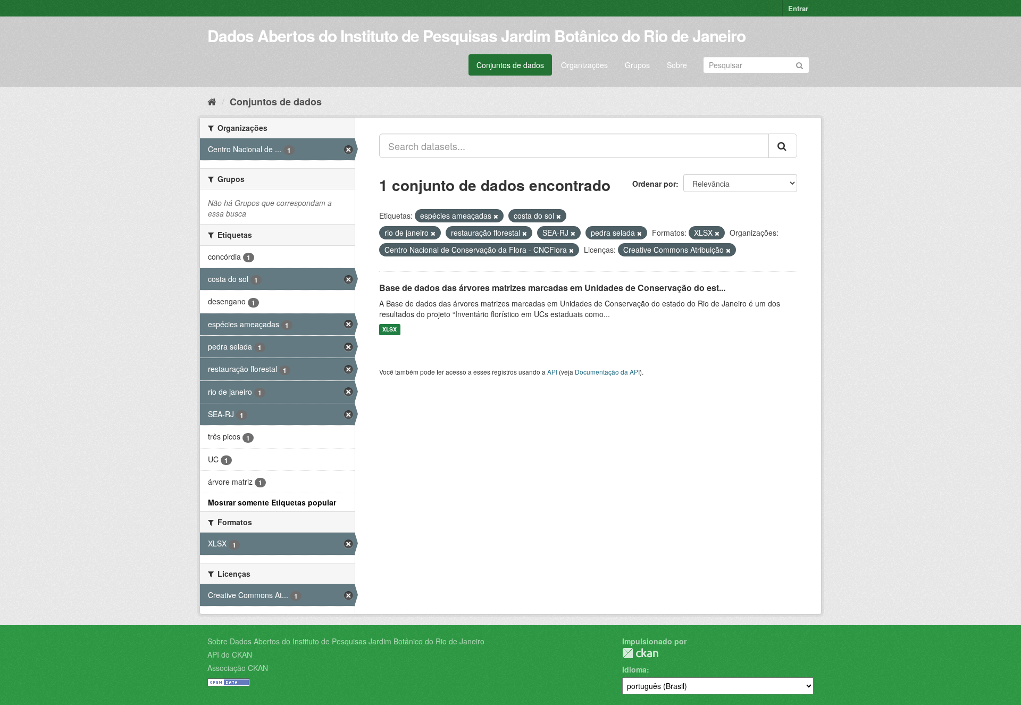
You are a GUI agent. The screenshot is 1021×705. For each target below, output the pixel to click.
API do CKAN (229, 654)
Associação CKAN (237, 667)
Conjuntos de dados (510, 65)
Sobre (677, 65)
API (552, 371)
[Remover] (495, 216)
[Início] (211, 101)
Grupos (637, 65)
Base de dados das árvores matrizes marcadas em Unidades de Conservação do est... (552, 287)
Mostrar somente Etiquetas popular (272, 502)
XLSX (389, 330)
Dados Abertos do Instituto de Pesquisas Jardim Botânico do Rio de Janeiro (476, 35)
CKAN (640, 653)
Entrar (798, 8)
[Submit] (799, 64)
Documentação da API (607, 371)
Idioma (634, 669)
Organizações (584, 65)
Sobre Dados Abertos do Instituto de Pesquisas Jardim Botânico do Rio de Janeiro (345, 641)
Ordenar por (654, 183)
